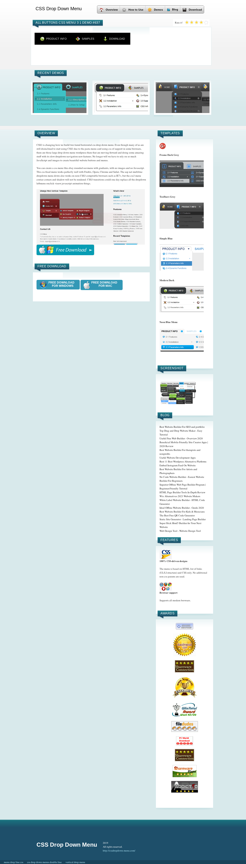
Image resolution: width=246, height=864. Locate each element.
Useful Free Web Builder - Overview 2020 (181, 438)
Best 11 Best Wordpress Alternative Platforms (183, 461)
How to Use (135, 9)
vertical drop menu (75, 862)
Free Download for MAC (105, 284)
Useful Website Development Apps (178, 457)
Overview (112, 9)
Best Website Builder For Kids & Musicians (182, 511)
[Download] (65, 250)
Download (195, 9)
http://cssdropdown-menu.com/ (119, 850)
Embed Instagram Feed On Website (178, 465)
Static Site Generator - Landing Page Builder (183, 519)
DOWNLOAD (117, 38)
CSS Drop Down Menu (67, 844)
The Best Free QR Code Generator (177, 515)
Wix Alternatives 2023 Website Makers (180, 496)
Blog (175, 9)
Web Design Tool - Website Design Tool (180, 531)
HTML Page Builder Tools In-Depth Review (182, 492)
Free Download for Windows (62, 284)
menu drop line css (13, 862)
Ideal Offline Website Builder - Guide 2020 (182, 507)
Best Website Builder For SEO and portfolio (182, 427)
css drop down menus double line (44, 862)
